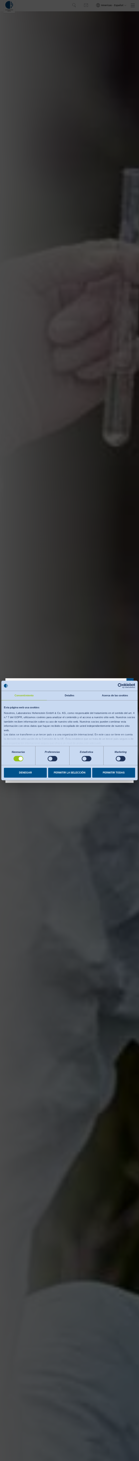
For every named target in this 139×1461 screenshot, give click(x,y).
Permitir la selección (69, 772)
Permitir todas (114, 772)
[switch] (52, 758)
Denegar (25, 772)
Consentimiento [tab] (24, 695)
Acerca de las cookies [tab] (115, 695)
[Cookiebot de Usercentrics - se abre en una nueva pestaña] (120, 685)
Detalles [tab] (69, 695)
